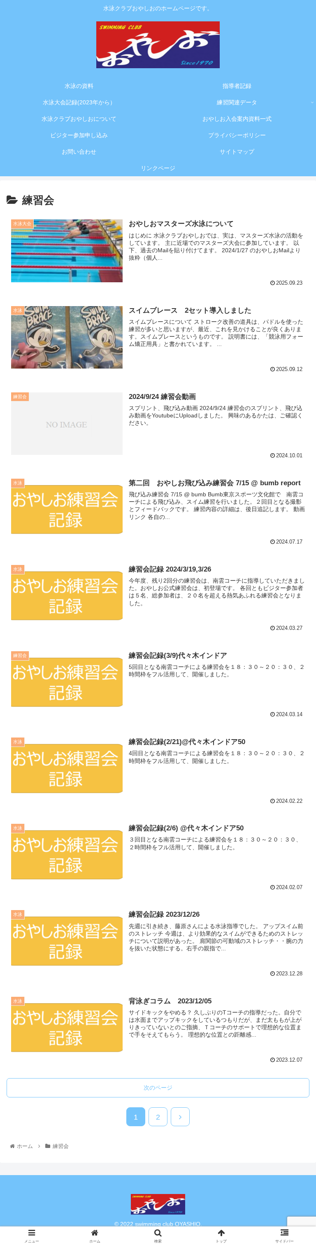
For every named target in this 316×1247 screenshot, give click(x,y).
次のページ (158, 1087)
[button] (292, 889)
